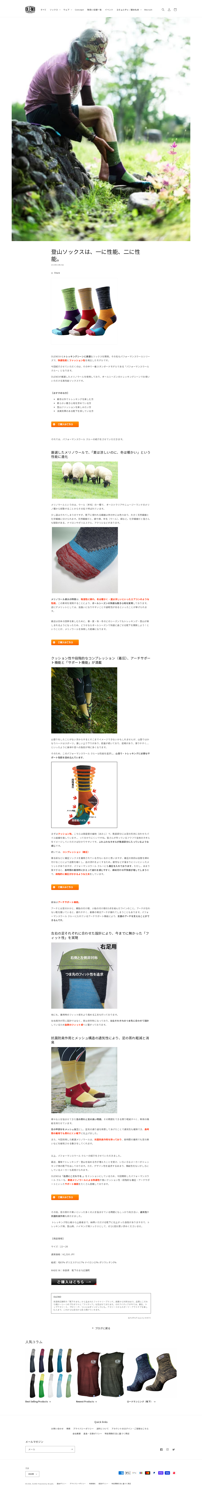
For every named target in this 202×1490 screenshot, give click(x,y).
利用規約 (92, 1483)
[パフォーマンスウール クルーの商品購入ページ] (74, 1284)
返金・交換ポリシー (93, 1433)
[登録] (72, 1449)
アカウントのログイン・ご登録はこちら (130, 1428)
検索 (68, 1428)
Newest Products (85, 1401)
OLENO (35, 1484)
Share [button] (57, 272)
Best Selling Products (36, 1401)
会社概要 (77, 1433)
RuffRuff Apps (136, 1318)
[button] (55, 10)
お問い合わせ (57, 1428)
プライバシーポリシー (83, 1428)
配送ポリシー (103, 1483)
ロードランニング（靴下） (140, 1401)
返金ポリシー (61, 1483)
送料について (102, 1428)
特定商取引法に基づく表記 (117, 1433)
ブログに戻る (102, 1328)
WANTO (148, 1318)
